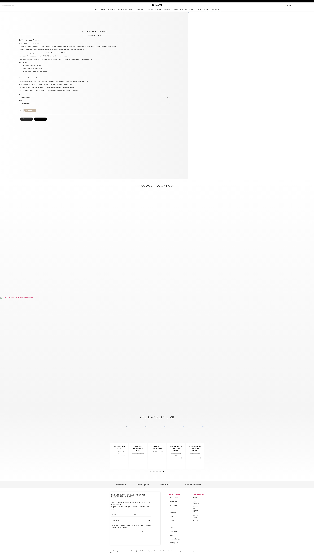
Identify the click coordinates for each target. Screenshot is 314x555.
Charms (175, 9)
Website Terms (195, 516)
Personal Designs (202, 9)
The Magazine (215, 9)
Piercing (159, 9)
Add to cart (30, 110)
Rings (131, 9)
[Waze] (300, 5)
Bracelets (167, 9)
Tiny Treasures (122, 9)
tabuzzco (113, 552)
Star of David (184, 9)
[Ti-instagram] (297, 5)
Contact (195, 521)
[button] (1, 1)
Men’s (193, 9)
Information (199, 494)
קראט (20, 100)
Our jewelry (175, 494)
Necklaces (140, 9)
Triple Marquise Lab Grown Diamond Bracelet (176, 448)
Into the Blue (111, 9)
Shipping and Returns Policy (195, 509)
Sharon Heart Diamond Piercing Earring (138, 448)
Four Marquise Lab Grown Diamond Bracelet (195, 448)
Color (20, 94)
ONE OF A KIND (100, 9)
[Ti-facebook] (294, 5)
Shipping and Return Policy (154, 551)
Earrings (150, 9)
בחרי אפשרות (195, 464)
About (195, 497)
